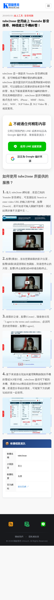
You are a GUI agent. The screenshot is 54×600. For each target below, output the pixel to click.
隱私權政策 (34, 536)
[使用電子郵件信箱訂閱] (27, 524)
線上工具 (18, 15)
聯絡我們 (19, 536)
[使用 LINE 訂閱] (43, 524)
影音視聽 (29, 15)
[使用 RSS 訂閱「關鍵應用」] (11, 524)
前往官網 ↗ (23, 486)
